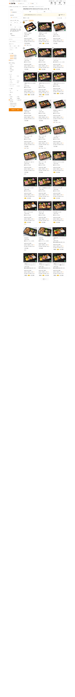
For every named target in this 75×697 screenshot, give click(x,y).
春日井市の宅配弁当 (31, 6)
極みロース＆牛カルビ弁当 (28, 211)
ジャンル (10, 74)
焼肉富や (26, 36)
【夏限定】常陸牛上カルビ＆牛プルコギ (44, 84)
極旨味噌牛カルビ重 (27, 110)
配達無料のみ (13, 35)
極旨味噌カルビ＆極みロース (58, 110)
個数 (11, 24)
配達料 (11, 33)
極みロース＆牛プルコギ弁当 (29, 187)
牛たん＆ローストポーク (57, 58)
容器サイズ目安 (11, 62)
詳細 (33, 65)
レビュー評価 (11, 53)
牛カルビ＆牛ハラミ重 (27, 58)
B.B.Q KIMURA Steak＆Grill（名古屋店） (59, 242)
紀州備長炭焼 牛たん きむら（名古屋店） (59, 62)
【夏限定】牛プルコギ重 (43, 33)
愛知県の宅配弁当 (25, 6)
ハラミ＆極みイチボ (56, 136)
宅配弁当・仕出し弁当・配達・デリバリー (15, 6)
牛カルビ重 (55, 33)
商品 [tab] (30, 11)
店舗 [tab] (44, 11)
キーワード (10, 39)
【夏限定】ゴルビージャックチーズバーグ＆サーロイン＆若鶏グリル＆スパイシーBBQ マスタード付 (44, 264)
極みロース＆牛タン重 (42, 136)
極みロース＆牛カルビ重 (28, 136)
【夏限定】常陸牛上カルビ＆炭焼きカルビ (30, 84)
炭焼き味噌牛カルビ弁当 (57, 211)
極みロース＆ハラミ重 (42, 161)
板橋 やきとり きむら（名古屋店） (30, 240)
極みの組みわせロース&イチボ (29, 161)
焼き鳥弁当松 (26, 237)
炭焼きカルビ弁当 (41, 58)
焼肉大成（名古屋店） (43, 36)
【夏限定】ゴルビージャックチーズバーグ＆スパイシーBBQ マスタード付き (59, 264)
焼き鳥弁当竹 (41, 237)
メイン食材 (10, 88)
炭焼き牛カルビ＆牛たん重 (57, 187)
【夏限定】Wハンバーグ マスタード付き (59, 238)
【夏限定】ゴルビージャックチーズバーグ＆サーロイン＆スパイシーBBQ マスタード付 (30, 264)
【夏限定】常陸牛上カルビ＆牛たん (59, 83)
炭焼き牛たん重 (41, 211)
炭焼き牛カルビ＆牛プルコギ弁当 (58, 161)
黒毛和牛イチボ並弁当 (27, 33)
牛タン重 (40, 110)
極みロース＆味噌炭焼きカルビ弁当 (44, 187)
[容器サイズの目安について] (14, 63)
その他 (10, 94)
